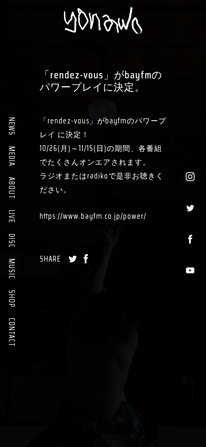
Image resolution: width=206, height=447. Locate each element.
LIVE (11, 216)
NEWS (11, 126)
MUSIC (11, 268)
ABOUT (11, 188)
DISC (11, 241)
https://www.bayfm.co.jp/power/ (93, 216)
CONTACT (11, 332)
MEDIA (11, 156)
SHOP (11, 298)
